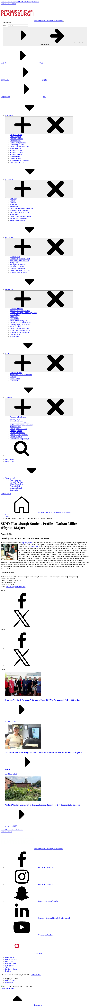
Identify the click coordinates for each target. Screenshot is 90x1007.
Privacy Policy (10, 980)
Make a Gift (9, 461)
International (14, 205)
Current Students (15, 480)
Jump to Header (6, 2)
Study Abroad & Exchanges (19, 160)
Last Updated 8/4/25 (8, 988)
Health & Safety (15, 326)
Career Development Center (19, 147)
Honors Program (15, 148)
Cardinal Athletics (16, 373)
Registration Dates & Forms (19, 212)
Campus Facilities (16, 437)
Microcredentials (15, 141)
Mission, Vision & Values (18, 429)
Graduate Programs (16, 139)
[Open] (39, 125)
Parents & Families (16, 482)
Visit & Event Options (17, 220)
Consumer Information (17, 433)
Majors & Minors (16, 135)
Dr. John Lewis (33, 546)
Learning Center (15, 158)
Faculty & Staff (15, 486)
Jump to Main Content (20, 2)
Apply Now (14, 214)
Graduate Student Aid (17, 268)
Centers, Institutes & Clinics (19, 423)
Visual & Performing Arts (18, 321)
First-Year (13, 199)
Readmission (14, 206)
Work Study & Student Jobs (19, 261)
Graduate (13, 203)
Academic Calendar (16, 152)
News (7, 514)
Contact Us (9, 982)
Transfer (12, 201)
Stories (7, 516)
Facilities (13, 377)
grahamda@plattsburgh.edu (15, 587)
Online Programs (15, 137)
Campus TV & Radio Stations (20, 323)
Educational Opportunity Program (21, 208)
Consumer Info (10, 963)
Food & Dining (15, 315)
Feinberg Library (15, 156)
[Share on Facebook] (21, 609)
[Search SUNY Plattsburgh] (21, 455)
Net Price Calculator (17, 266)
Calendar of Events (16, 309)
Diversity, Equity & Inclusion (20, 325)
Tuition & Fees (15, 257)
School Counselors (16, 484)
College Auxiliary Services (19, 435)
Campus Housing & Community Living (23, 313)
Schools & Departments (18, 143)
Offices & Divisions (16, 421)
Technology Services (17, 162)
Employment (9, 957)
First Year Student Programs (19, 332)
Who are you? (10, 478)
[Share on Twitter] (21, 626)
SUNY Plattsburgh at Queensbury (21, 425)
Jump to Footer (33, 2)
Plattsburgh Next (15, 427)
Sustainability (14, 336)
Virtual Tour (14, 317)
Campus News (15, 419)
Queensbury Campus (17, 145)
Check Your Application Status (20, 216)
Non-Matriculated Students (19, 210)
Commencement (15, 334)
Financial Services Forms (18, 272)
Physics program (27, 543)
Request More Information (19, 218)
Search (5, 25)
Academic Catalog (16, 150)
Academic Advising (16, 154)
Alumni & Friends (16, 488)
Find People (9, 961)
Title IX (8, 967)
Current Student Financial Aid (20, 270)
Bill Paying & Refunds (17, 265)
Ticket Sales (14, 381)
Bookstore (8, 971)
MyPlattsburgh (10, 459)
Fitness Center (15, 379)
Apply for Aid (14, 263)
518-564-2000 (36, 975)
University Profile (16, 431)
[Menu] (63, 21)
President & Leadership (18, 417)
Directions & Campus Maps (19, 439)
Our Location (14, 319)
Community (14, 490)
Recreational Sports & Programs (21, 375)
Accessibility (9, 965)
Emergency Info (10, 959)
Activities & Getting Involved (20, 311)
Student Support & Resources (20, 330)
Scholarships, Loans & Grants (20, 259)
